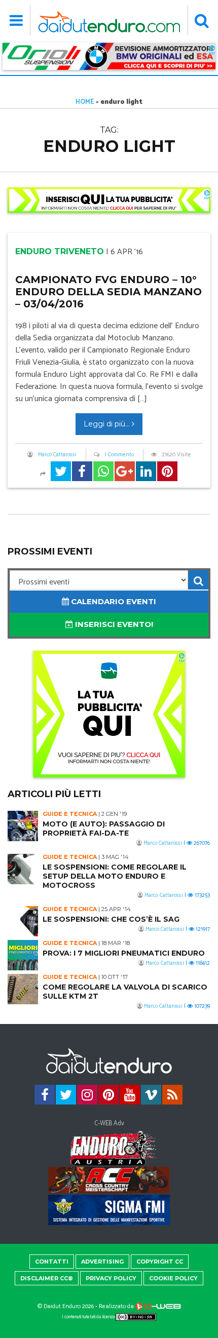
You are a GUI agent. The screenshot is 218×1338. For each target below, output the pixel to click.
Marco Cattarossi (57, 454)
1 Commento (119, 454)
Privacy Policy (111, 1278)
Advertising (102, 1261)
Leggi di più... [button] (108, 423)
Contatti (51, 1261)
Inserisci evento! (113, 624)
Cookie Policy (173, 1278)
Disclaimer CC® (46, 1278)
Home (85, 102)
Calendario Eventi (112, 601)
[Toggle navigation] (16, 20)
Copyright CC (159, 1261)
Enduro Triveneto (59, 251)
